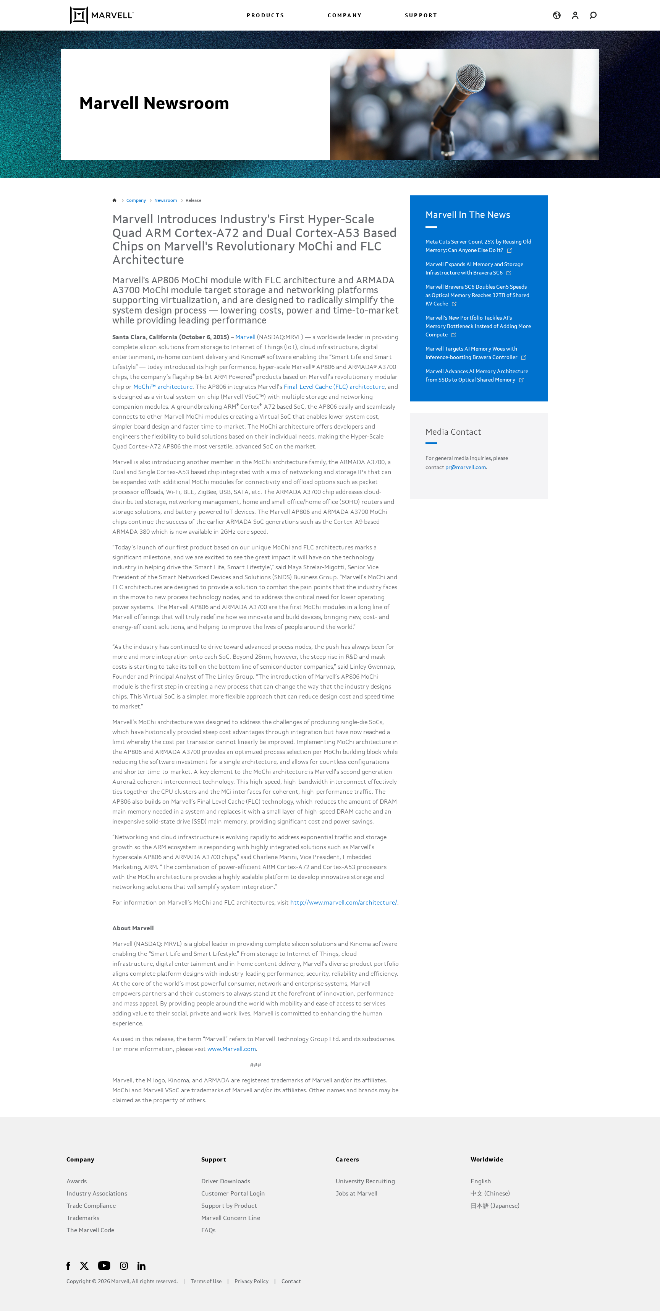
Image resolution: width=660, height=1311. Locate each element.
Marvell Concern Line (230, 1218)
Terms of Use (206, 1281)
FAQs (208, 1231)
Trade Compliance (91, 1206)
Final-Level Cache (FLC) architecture (334, 387)
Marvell (245, 338)
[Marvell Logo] (97, 15)
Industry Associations (96, 1194)
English (481, 1182)
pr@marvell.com (465, 467)
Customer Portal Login (233, 1194)
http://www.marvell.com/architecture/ (343, 903)
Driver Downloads (225, 1182)
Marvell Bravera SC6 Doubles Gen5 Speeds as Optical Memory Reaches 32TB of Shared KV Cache (477, 295)
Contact (291, 1281)
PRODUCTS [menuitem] (266, 15)
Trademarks (82, 1218)
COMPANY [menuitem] (345, 15)
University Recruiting (365, 1182)
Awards (76, 1182)
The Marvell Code (90, 1231)
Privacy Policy (252, 1281)
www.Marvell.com (231, 1049)
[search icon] (593, 15)
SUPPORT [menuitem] (421, 15)
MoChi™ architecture (162, 387)
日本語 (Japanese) (495, 1206)
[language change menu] (557, 15)
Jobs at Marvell (356, 1194)
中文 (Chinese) (490, 1194)
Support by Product (229, 1206)
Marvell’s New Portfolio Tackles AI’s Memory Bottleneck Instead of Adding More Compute (478, 326)
